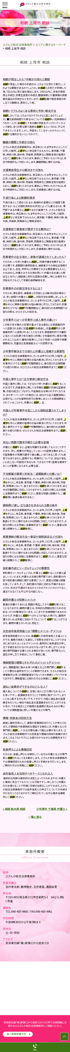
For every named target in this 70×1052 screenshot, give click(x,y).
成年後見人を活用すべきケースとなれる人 (28, 773)
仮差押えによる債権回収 (17, 749)
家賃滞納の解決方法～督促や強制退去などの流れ (33, 537)
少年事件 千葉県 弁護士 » (51, 809)
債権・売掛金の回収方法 (17, 718)
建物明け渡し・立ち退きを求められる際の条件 (30, 505)
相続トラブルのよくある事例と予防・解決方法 (29, 111)
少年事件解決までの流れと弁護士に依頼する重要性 (34, 351)
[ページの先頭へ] (64, 1036)
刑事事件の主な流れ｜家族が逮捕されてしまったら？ (34, 257)
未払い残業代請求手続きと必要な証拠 (26, 442)
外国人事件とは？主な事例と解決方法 (25, 379)
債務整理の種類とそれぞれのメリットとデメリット (31, 662)
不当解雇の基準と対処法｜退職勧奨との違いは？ (32, 474)
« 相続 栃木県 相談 (14, 809)
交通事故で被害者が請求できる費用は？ (27, 229)
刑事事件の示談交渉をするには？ (22, 288)
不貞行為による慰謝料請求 (19, 198)
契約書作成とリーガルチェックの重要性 (26, 568)
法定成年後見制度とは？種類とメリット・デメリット (32, 631)
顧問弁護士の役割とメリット (19, 600)
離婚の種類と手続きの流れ (19, 142)
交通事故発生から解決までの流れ (23, 170)
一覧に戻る (35, 817)
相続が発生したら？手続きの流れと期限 (26, 79)
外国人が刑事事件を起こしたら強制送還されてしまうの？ (34, 412)
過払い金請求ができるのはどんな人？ (25, 686)
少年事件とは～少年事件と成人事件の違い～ (30, 320)
